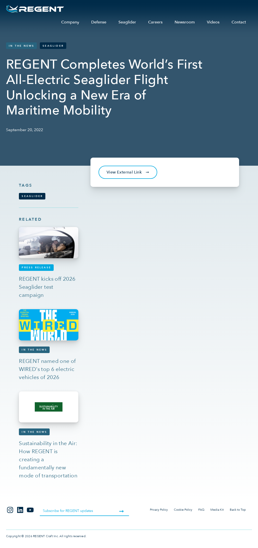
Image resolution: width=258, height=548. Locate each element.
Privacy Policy (159, 509)
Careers (155, 22)
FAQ (201, 509)
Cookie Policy (183, 509)
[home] (35, 9)
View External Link (128, 172)
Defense (98, 22)
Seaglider (127, 22)
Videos (213, 22)
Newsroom (185, 22)
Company (70, 22)
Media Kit (217, 509)
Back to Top (238, 509)
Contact (239, 22)
